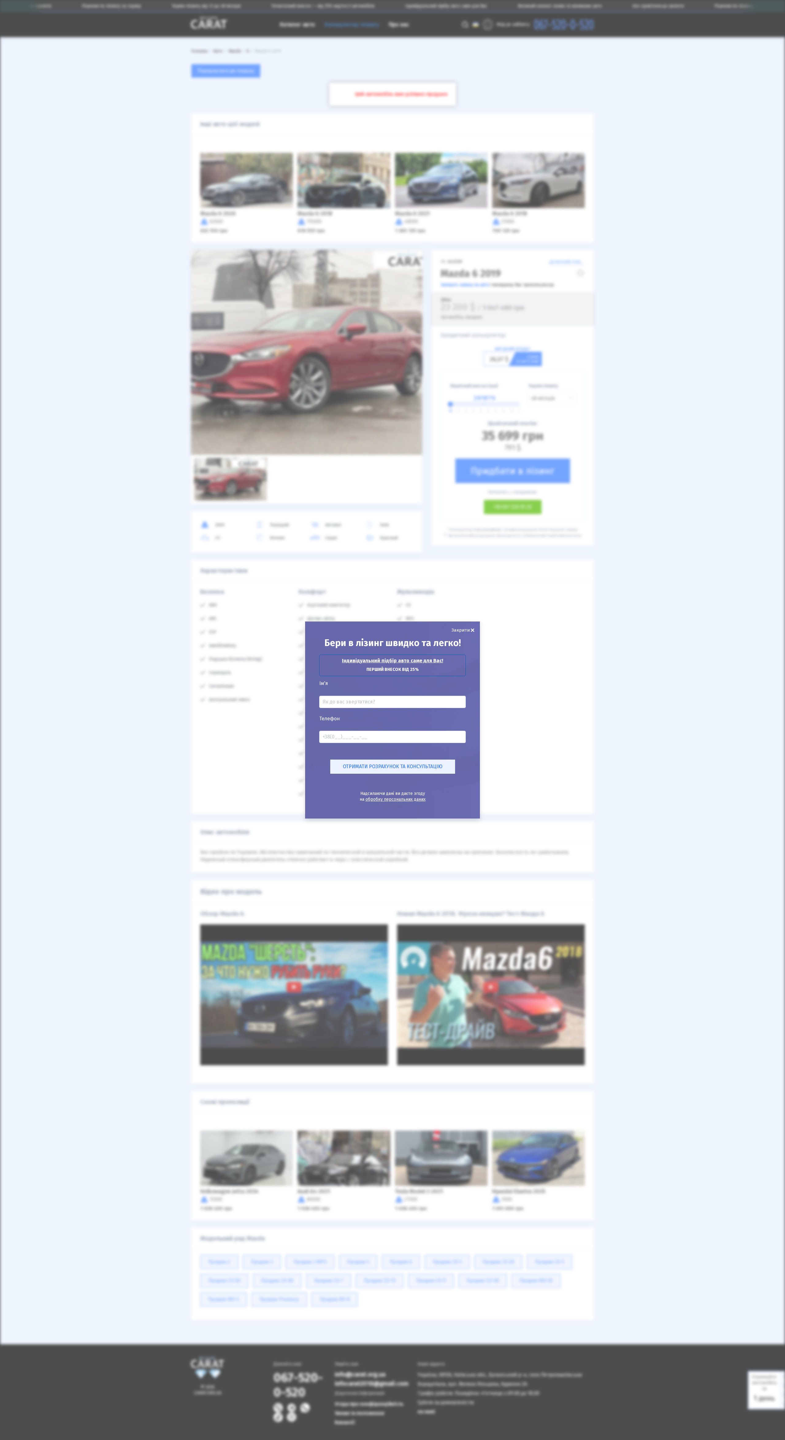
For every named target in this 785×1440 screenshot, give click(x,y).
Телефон (329, 719)
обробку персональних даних (396, 799)
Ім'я (323, 683)
